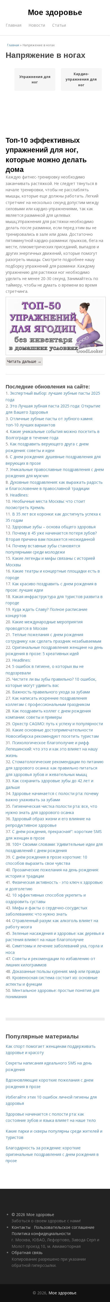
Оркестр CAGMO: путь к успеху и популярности (57, 723)
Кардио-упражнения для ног (81, 79)
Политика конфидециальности (41, 1233)
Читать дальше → (24, 361)
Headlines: (19, 495)
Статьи (59, 25)
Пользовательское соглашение (64, 1227)
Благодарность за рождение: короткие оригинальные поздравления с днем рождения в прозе (52, 1154)
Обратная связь (27, 1252)
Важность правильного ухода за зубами (51, 692)
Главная (13, 25)
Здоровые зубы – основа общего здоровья (54, 526)
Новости (36, 25)
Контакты (21, 1227)
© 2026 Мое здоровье (33, 1214)
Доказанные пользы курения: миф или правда (56, 971)
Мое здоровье (55, 12)
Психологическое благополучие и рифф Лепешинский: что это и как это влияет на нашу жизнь (52, 749)
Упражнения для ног (34, 79)
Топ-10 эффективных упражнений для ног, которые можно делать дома (46, 154)
